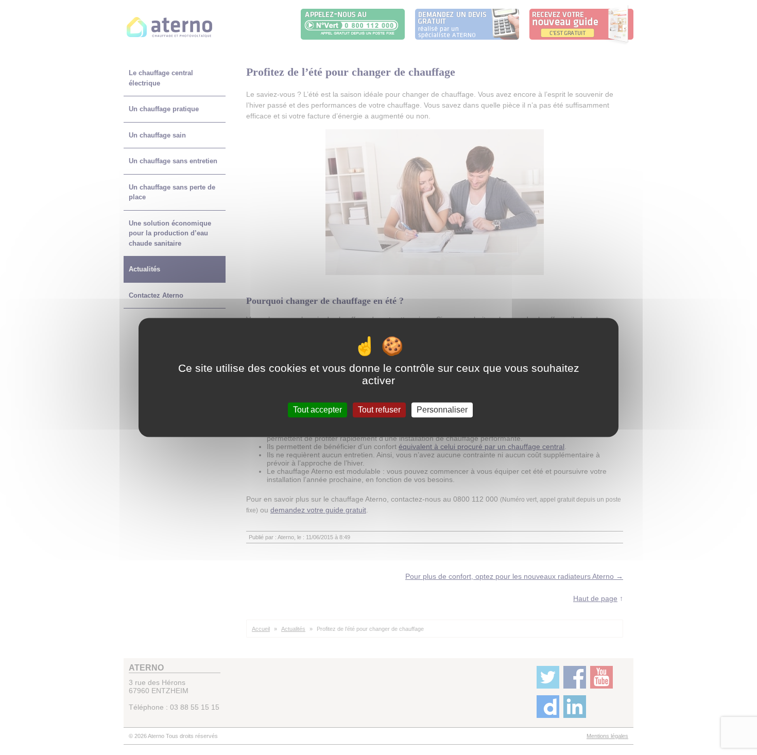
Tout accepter (317, 409)
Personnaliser (442, 409)
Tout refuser (379, 409)
